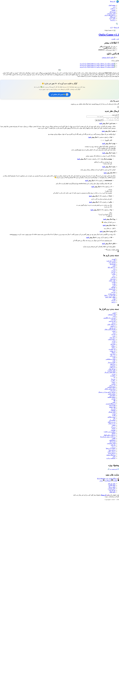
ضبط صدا (113, 395)
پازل (114, 269)
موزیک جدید (112, 490)
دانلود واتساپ (112, 488)
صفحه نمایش (112, 394)
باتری (114, 336)
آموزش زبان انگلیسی (109, 318)
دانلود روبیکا (112, 487)
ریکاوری (113, 380)
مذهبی (114, 425)
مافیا (114, 290)
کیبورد (114, 413)
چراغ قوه (113, 364)
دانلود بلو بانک (112, 483)
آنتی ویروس (112, 321)
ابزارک (114, 323)
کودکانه (113, 287)
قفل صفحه (112, 407)
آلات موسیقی (112, 314)
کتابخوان (113, 410)
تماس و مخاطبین (111, 359)
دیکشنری (113, 375)
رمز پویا (113, 379)
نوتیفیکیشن (112, 440)
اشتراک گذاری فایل (110, 329)
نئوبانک (114, 433)
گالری (114, 415)
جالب (114, 360)
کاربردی (113, 408)
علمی (114, 402)
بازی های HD (112, 267)
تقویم (114, 357)
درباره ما (113, 20)
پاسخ (100, 123)
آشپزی (114, 259)
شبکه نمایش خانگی (110, 389)
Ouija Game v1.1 (109, 34)
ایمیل (114, 332)
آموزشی (113, 319)
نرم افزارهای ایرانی (110, 15)
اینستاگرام (108, 480)
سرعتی (113, 277)
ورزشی (113, 302)
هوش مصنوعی (111, 13)
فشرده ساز (112, 405)
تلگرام (115, 480)
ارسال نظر (98, 120)
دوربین (114, 374)
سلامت (113, 384)
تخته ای (113, 270)
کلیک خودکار (112, 412)
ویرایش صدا (112, 450)
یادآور (114, 456)
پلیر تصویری (112, 349)
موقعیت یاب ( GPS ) (110, 432)
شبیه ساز (113, 279)
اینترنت (113, 334)
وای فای (113, 445)
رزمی (114, 275)
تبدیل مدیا (113, 354)
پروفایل (113, 346)
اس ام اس (112, 327)
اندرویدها (112, 1)
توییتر (101, 480)
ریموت (114, 382)
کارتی (114, 285)
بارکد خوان (112, 337)
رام (115, 377)
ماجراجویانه (112, 289)
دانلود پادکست (111, 370)
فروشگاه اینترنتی (111, 403)
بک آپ (114, 341)
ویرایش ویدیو (112, 453)
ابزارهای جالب (111, 324)
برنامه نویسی (112, 339)
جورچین (113, 272)
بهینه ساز (113, 344)
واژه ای (113, 300)
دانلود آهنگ (112, 492)
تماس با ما (113, 18)
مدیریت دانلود (112, 422)
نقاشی (114, 438)
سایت (108, 495)
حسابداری (113, 365)
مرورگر (113, 427)
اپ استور (113, 326)
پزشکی (113, 347)
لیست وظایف (112, 417)
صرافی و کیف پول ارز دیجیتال (107, 392)
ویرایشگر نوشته (111, 455)
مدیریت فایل (112, 423)
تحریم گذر (113, 356)
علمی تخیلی (112, 280)
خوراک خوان (112, 369)
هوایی (114, 299)
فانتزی (113, 39)
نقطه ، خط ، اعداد (110, 297)
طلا (115, 400)
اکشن (114, 265)
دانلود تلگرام (112, 485)
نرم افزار (113, 8)
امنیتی (114, 331)
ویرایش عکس (112, 451)
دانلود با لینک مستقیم (108, 57)
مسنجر (113, 10)
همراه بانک (113, 12)
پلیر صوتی (113, 351)
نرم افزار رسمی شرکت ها (108, 436)
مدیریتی (113, 292)
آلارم (114, 316)
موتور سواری (112, 294)
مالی (114, 418)
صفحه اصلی (112, 5)
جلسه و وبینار (112, 362)
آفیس (114, 313)
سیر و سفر (112, 385)
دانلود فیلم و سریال (110, 372)
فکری (114, 284)
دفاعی (114, 274)
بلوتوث (114, 342)
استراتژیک (113, 264)
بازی (114, 7)
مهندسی (113, 430)
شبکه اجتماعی (111, 387)
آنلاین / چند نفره (111, 261)
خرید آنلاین (113, 367)
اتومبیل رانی (112, 262)
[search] (117, 23)
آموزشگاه (113, 17)
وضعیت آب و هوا (111, 448)
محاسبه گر (112, 420)
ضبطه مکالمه (112, 397)
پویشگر (113, 352)
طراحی (113, 398)
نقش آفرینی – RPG (110, 295)
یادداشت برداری (111, 458)
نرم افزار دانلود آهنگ (110, 435)
